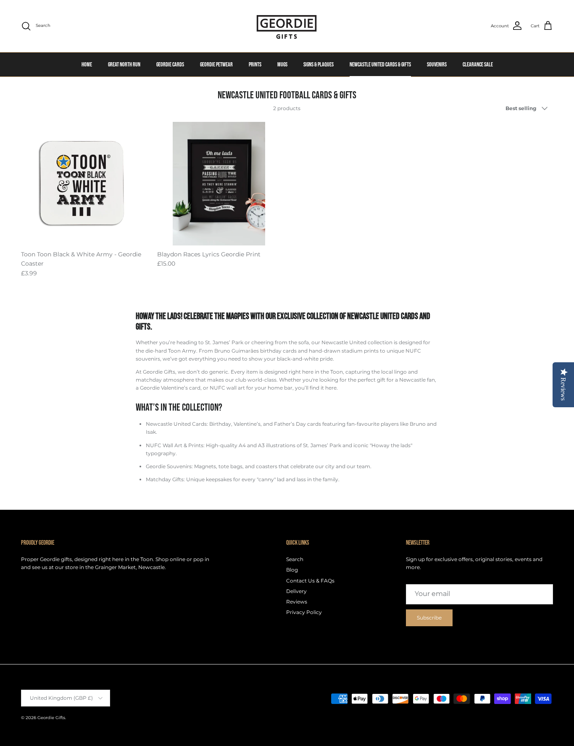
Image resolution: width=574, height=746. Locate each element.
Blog (292, 570)
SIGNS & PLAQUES (318, 64)
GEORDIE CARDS (170, 64)
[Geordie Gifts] (287, 26)
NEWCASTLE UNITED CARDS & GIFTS (380, 64)
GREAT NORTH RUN (124, 64)
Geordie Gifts (51, 717)
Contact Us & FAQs (310, 580)
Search (294, 559)
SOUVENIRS (437, 64)
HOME (87, 64)
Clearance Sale (478, 64)
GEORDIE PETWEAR (216, 64)
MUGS (282, 64)
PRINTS (255, 64)
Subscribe (429, 617)
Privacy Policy (304, 612)
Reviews (296, 601)
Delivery (296, 591)
